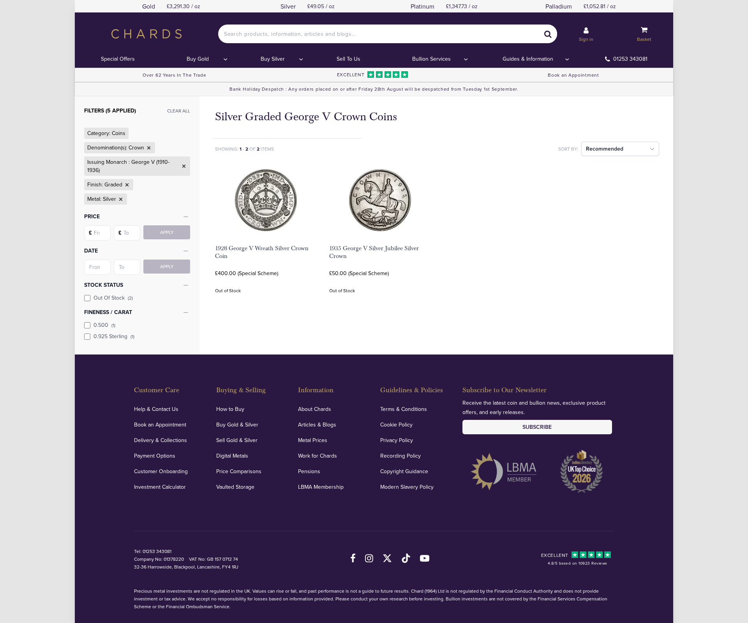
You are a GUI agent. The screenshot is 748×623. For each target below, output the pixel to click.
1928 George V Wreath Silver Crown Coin (262, 252)
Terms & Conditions (403, 409)
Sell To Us (348, 59)
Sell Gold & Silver (237, 440)
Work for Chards (317, 456)
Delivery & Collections (160, 440)
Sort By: (568, 149)
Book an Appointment (573, 75)
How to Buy (230, 409)
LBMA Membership (321, 487)
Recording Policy (400, 456)
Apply (167, 232)
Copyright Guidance (404, 471)
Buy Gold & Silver (237, 424)
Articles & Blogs (317, 424)
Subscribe (537, 427)
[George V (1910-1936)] (183, 166)
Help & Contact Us (156, 409)
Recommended (604, 149)
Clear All (178, 110)
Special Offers (118, 59)
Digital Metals (232, 456)
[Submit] (547, 34)
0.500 (104, 325)
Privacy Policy (396, 440)
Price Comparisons (238, 471)
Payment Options (154, 456)
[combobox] (387, 34)
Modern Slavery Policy (407, 487)
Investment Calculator (160, 487)
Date (91, 250)
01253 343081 (630, 59)
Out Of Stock (113, 298)
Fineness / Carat (108, 312)
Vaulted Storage (235, 487)
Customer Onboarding (161, 471)
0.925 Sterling (114, 336)
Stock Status (103, 285)
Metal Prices (312, 440)
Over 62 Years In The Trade (174, 75)
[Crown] (148, 148)
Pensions (309, 471)
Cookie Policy (396, 424)
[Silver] (120, 199)
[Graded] (126, 185)
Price (92, 216)
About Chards (314, 409)
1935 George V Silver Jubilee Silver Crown (374, 252)
